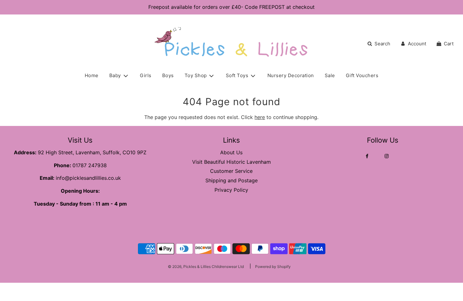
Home (92, 75)
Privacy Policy (231, 190)
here (259, 117)
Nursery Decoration (290, 75)
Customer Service (231, 171)
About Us (231, 152)
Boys (168, 75)
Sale (330, 75)
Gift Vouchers (362, 75)
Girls (145, 75)
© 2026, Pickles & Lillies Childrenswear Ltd (206, 266)
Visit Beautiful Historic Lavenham (231, 162)
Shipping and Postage (231, 180)
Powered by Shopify (273, 266)
